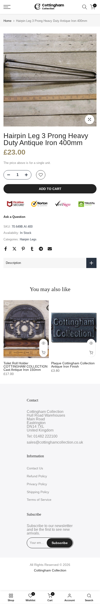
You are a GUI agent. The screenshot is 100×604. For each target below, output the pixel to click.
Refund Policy (37, 476)
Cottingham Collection (50, 570)
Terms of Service (39, 499)
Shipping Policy (38, 492)
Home (7, 20)
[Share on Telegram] (41, 249)
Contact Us (35, 468)
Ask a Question (14, 217)
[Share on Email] (50, 249)
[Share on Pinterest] (23, 249)
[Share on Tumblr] (32, 249)
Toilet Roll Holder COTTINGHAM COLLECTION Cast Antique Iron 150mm (25, 366)
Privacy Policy (37, 484)
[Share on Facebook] (5, 249)
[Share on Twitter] (14, 249)
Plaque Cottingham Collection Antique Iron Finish (73, 364)
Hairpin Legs (28, 239)
